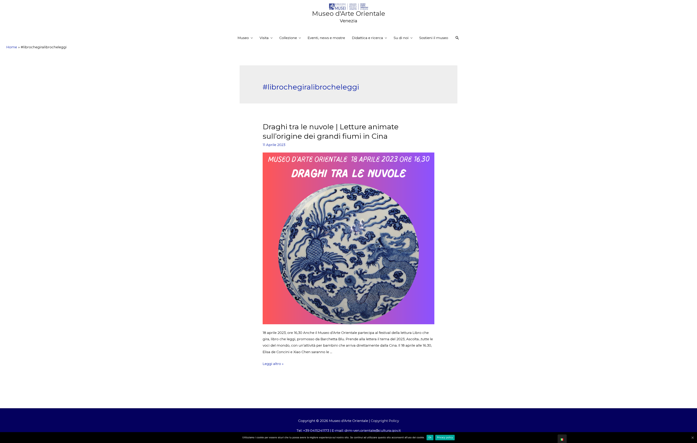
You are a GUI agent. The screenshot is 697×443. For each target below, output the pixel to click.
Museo (243, 38)
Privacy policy (445, 437)
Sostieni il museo (433, 38)
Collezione (288, 38)
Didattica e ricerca (367, 38)
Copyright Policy (385, 421)
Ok (430, 437)
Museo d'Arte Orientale (348, 13)
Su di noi (401, 38)
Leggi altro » (273, 364)
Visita (264, 38)
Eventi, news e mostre (326, 38)
